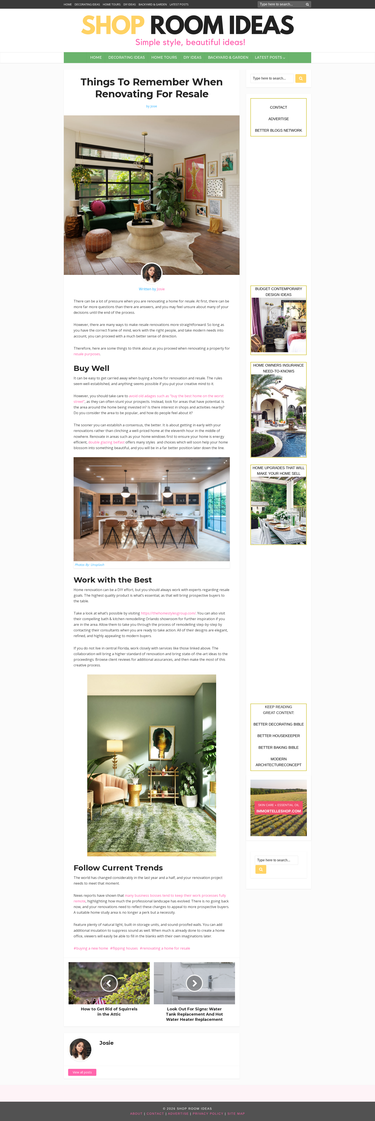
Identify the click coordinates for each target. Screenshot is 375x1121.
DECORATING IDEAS (87, 4)
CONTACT (278, 107)
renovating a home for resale (166, 948)
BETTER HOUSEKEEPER (278, 736)
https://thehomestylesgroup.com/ (168, 613)
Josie (153, 106)
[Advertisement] (278, 213)
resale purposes (87, 354)
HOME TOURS (112, 4)
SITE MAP (236, 1113)
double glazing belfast (106, 442)
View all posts (82, 1072)
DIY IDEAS (129, 4)
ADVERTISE (278, 119)
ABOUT (136, 1113)
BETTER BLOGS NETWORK (278, 130)
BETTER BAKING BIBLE (278, 748)
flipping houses (125, 948)
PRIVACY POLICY (208, 1113)
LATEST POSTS (179, 4)
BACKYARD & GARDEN (153, 4)
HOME (68, 4)
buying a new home (92, 948)
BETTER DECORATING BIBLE (278, 724)
